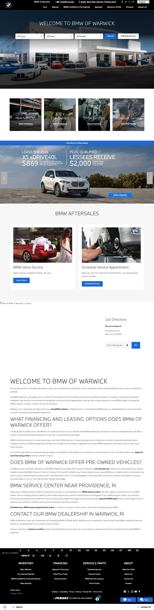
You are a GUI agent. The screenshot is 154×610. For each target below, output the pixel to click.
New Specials (26, 583)
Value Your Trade (60, 574)
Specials (98, 7)
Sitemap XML (87, 592)
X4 (95, 550)
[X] (128, 591)
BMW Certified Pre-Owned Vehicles (26, 579)
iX (33, 555)
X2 (79, 550)
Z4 (137, 550)
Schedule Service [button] (128, 36)
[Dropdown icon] (122, 2)
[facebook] (125, 591)
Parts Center (94, 583)
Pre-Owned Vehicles (25, 574)
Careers (128, 583)
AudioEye (54, 592)
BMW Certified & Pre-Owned (77, 7)
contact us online (36, 529)
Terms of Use (97, 592)
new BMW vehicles (59, 409)
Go (136, 345)
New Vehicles (25, 569)
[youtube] (136, 591)
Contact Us (128, 579)
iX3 (42, 555)
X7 (120, 550)
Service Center (94, 574)
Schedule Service (94, 569)
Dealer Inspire (15, 590)
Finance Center (60, 579)
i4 (50, 555)
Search (110, 36)
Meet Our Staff (128, 569)
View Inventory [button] (26, 124)
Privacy (71, 592)
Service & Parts (114, 7)
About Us (142, 7)
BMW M (25, 555)
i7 (66, 555)
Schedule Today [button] (128, 124)
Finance (129, 7)
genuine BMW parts (108, 498)
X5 (104, 550)
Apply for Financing (60, 569)
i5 (58, 555)
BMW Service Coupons (94, 579)
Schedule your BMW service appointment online (32, 507)
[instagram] (132, 591)
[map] (139, 591)
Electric (55, 7)
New (45, 7)
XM (129, 550)
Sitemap (78, 592)
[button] (4, 178)
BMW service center (91, 492)
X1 (71, 550)
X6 (112, 550)
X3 (87, 550)
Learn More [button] (21, 280)
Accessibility (63, 592)
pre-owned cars (102, 468)
